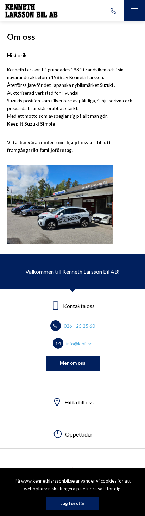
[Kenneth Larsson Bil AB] (31, 11)
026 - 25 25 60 (79, 326)
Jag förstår (73, 503)
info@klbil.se (78, 343)
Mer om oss (73, 363)
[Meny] (134, 10)
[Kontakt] (113, 10)
